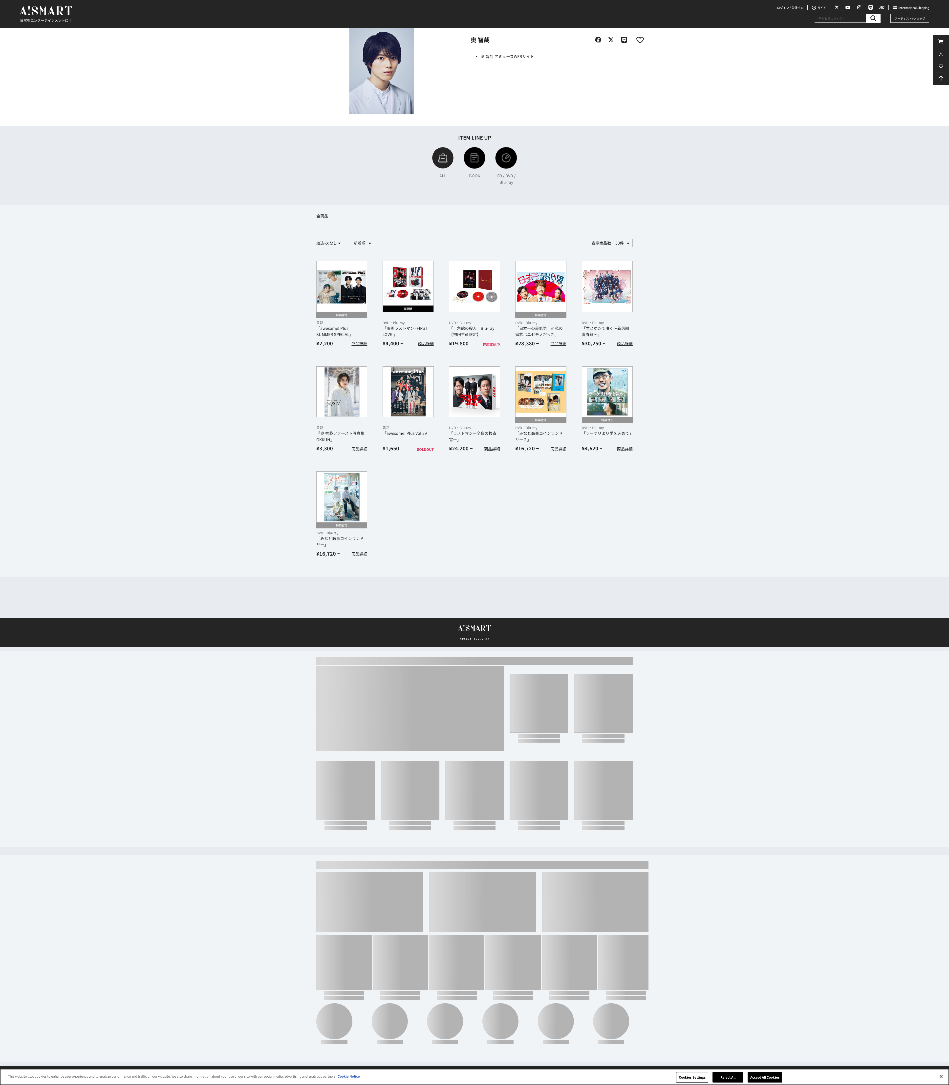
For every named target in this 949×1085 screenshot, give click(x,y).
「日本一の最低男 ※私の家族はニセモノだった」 (539, 331)
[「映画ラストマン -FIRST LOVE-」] (408, 286)
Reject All (727, 1077)
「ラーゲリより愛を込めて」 (607, 433)
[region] (474, 1077)
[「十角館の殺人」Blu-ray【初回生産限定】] (474, 286)
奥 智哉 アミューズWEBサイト (507, 56)
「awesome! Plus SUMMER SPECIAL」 (334, 331)
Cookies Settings (692, 1077)
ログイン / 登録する (790, 7)
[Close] (941, 1076)
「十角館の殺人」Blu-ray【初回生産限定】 (471, 331)
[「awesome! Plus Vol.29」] (408, 391)
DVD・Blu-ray (394, 322)
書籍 (319, 322)
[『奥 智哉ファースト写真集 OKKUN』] (341, 391)
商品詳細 (359, 343)
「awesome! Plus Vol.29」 (407, 433)
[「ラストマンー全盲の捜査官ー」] (474, 391)
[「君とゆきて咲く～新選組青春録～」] (607, 286)
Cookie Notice (349, 1076)
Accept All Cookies (764, 1077)
